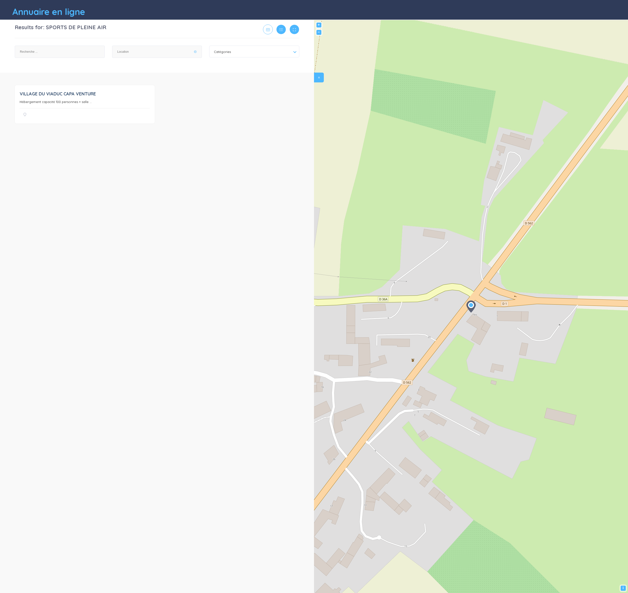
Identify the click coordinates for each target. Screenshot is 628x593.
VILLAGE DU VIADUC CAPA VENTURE (58, 94)
